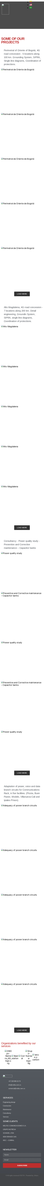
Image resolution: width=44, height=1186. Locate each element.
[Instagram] (8, 1181)
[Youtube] (36, 1181)
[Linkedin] (27, 1181)
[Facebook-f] (17, 1181)
